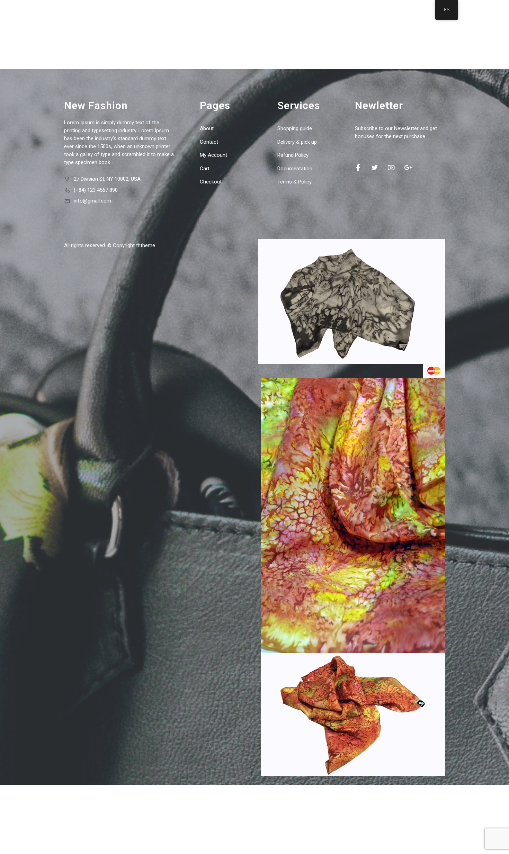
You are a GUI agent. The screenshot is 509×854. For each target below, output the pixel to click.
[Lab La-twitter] (374, 167)
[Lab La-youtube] (391, 167)
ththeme (145, 245)
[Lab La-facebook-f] (358, 167)
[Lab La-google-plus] (408, 167)
